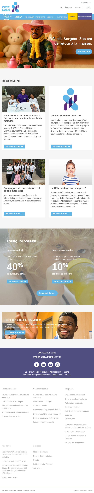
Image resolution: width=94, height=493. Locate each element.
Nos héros (6, 446)
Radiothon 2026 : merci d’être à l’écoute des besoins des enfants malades (15, 454)
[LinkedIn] (43, 364)
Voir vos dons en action (11, 416)
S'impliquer (69, 389)
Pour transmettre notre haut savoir (15, 412)
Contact (78, 7)
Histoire (36, 460)
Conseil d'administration (42, 456)
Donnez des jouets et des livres (45, 418)
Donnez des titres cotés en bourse (47, 414)
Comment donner (47, 293)
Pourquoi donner (9, 389)
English (87, 7)
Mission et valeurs (40, 452)
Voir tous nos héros (9, 477)
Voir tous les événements (75, 442)
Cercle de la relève (72, 407)
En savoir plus (13, 146)
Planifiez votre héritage (42, 401)
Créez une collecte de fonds (76, 399)
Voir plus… (37, 468)
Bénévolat (68, 415)
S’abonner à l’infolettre (47, 357)
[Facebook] (36, 364)
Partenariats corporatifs (74, 403)
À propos (68, 7)
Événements (70, 419)
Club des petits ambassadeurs (77, 411)
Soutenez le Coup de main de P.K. (46, 410)
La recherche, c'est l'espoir (12, 401)
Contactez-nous (47, 353)
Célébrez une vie (40, 406)
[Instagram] (57, 364)
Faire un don (84, 51)
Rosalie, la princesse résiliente (14, 461)
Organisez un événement (75, 395)
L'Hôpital (85, 3)
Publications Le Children (42, 464)
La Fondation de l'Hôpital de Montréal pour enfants (13, 7)
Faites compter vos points (43, 422)
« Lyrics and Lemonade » (75, 431)
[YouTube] (50, 364)
